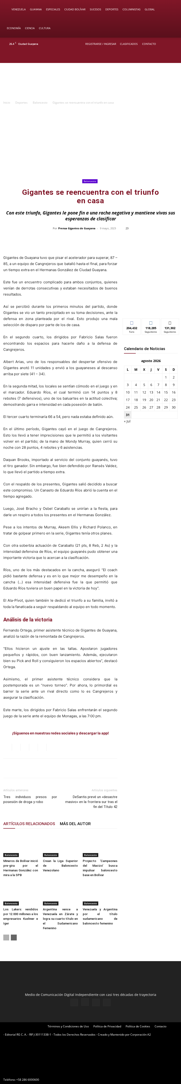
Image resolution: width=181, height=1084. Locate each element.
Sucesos (95, 9)
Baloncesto (40, 103)
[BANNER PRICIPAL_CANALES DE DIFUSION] (90, 82)
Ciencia (30, 28)
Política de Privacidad (107, 1026)
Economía (14, 28)
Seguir (151, 322)
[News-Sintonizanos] (151, 307)
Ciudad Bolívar (75, 9)
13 (151, 392)
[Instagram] (157, 56)
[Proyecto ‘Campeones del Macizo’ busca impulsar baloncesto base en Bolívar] (100, 845)
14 (158, 392)
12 (144, 392)
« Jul (127, 421)
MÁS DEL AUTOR (75, 823)
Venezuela (19, 9)
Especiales (53, 9)
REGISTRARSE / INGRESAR (100, 44)
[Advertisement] (90, 142)
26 (144, 407)
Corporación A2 (140, 1035)
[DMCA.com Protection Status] (38, 1071)
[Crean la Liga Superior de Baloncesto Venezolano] (60, 845)
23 (174, 400)
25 (136, 407)
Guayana (36, 9)
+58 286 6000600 (27, 1080)
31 (128, 415)
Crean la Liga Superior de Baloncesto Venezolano (60, 865)
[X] (165, 56)
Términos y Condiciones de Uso (68, 1026)
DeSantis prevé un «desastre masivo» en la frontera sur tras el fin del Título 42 (91, 802)
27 (151, 407)
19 (144, 400)
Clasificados (129, 44)
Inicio (6, 103)
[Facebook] (149, 56)
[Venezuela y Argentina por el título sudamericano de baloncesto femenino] (100, 893)
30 (174, 407)
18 (136, 400)
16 (174, 392)
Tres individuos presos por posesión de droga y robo (30, 799)
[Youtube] (172, 56)
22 (166, 400)
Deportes (111, 9)
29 (166, 407)
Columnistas (131, 9)
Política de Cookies (138, 1026)
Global (150, 9)
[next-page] (14, 937)
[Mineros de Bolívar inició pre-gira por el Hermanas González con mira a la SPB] (20, 845)
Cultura (44, 28)
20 (151, 400)
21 (158, 400)
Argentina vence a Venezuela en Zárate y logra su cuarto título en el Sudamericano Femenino (60, 919)
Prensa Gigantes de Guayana (76, 228)
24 (128, 407)
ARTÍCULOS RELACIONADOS (29, 823)
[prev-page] (6, 937)
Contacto (149, 44)
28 (158, 407)
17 (128, 400)
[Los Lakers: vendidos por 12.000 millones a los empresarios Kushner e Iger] (20, 893)
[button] (170, 9)
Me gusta (131, 322)
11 (136, 392)
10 (128, 392)
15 (166, 392)
